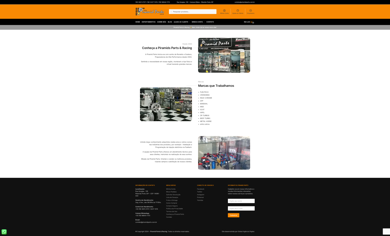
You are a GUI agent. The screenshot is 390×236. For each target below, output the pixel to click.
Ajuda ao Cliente (237, 13)
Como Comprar (171, 203)
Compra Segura (172, 206)
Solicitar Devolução (173, 195)
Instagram (200, 195)
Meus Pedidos (171, 192)
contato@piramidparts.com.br (245, 2)
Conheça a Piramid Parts (175, 214)
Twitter (199, 192)
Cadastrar (233, 215)
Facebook (200, 189)
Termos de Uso (171, 211)
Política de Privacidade (174, 209)
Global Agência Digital (246, 231)
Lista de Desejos (172, 197)
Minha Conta (224, 13)
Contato (169, 217)
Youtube (200, 200)
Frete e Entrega (171, 200)
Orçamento (250, 13)
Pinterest (200, 197)
